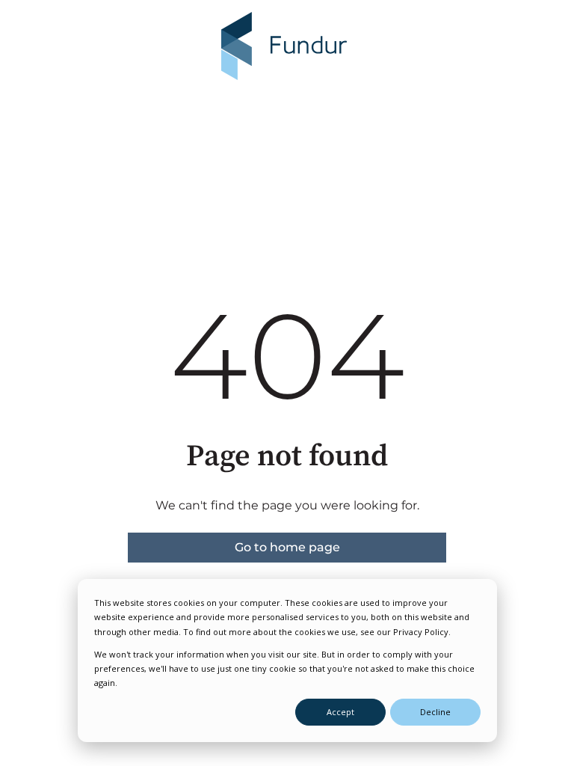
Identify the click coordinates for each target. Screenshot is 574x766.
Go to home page (287, 547)
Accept (340, 711)
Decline (435, 711)
